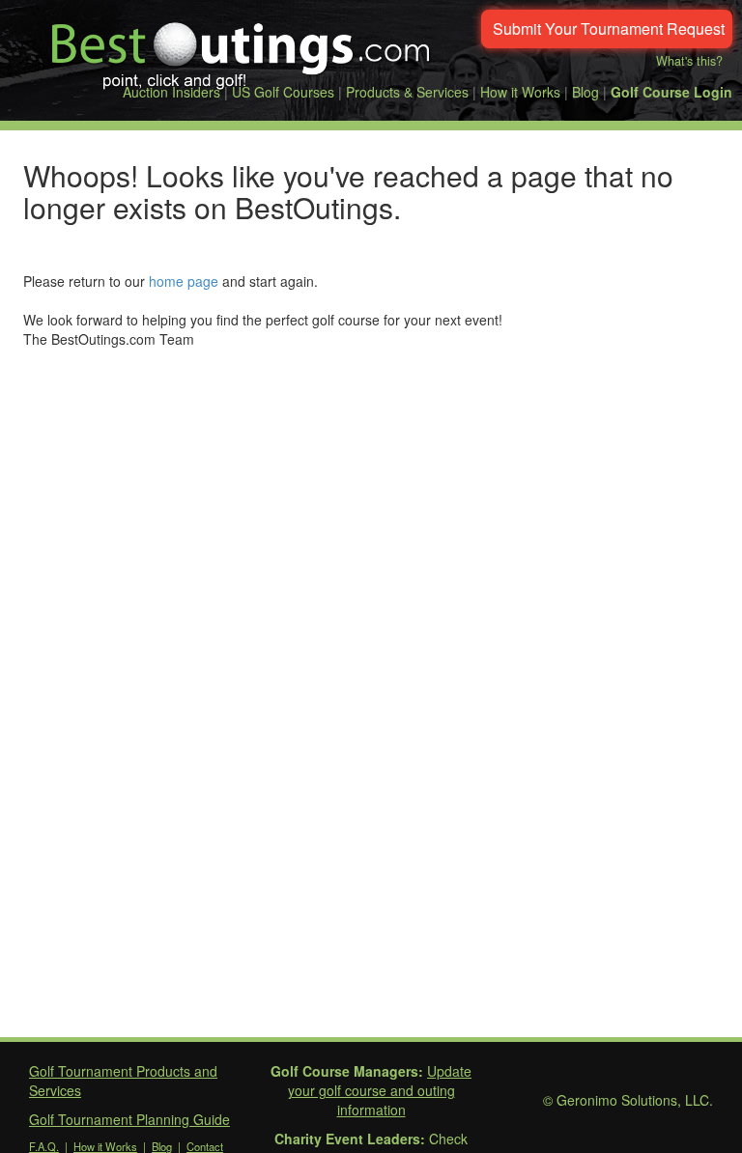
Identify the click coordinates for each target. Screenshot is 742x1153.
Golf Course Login (671, 91)
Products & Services (407, 91)
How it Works (520, 91)
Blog (585, 91)
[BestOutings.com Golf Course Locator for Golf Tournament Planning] (241, 48)
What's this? (689, 61)
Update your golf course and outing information (380, 1090)
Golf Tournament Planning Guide (129, 1119)
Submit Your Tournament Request (609, 28)
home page (183, 281)
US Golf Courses (283, 91)
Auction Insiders (171, 91)
